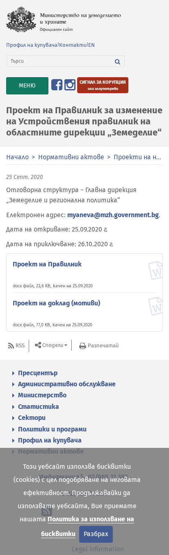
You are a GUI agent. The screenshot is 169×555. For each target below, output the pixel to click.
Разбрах (96, 534)
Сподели (52, 345)
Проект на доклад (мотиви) (56, 303)
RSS (20, 345)
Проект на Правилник (47, 264)
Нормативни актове (71, 157)
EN (91, 45)
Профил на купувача (31, 45)
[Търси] (118, 61)
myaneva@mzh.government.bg (113, 215)
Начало (17, 157)
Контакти (73, 45)
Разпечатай (103, 345)
